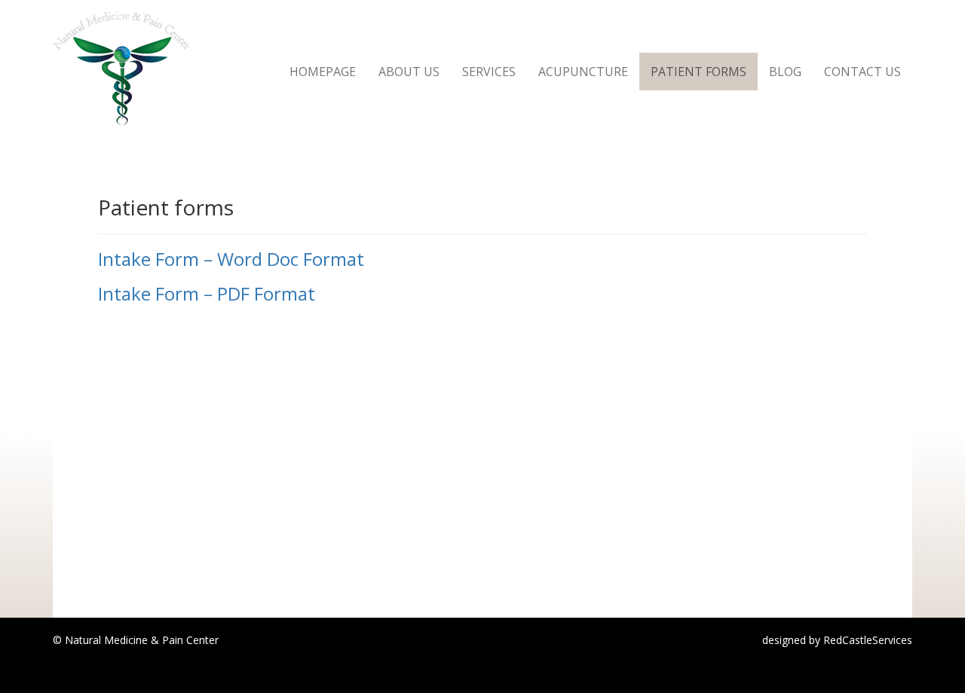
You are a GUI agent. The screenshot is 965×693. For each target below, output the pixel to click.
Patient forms (698, 71)
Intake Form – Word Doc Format (231, 258)
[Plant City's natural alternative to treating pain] (121, 19)
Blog (785, 71)
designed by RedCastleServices (837, 640)
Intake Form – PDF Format (206, 293)
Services (489, 71)
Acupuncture (583, 71)
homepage (323, 71)
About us (409, 71)
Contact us (862, 71)
